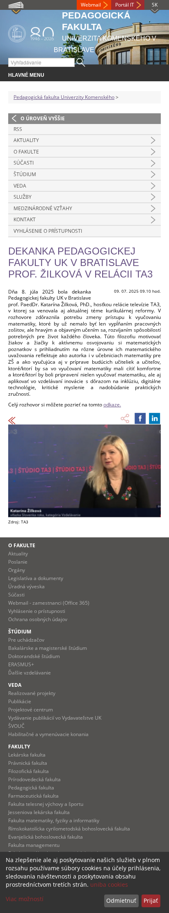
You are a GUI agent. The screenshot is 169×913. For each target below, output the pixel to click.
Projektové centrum (30, 709)
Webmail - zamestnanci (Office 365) (48, 602)
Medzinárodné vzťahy (43, 208)
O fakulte (26, 151)
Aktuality (26, 140)
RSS (18, 129)
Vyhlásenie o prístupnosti (48, 230)
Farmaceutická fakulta (33, 795)
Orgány (16, 570)
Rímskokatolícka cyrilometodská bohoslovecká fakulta (69, 828)
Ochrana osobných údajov (37, 619)
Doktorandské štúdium (34, 656)
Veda (20, 185)
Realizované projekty (31, 693)
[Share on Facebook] (140, 418)
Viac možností (24, 899)
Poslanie (17, 561)
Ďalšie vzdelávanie (29, 672)
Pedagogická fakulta (31, 787)
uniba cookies (109, 884)
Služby (23, 196)
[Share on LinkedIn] (154, 418)
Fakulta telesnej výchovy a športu (45, 804)
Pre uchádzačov (26, 639)
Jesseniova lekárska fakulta (39, 812)
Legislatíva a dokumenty (35, 578)
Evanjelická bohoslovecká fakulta (45, 836)
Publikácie (19, 701)
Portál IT (124, 4)
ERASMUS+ (21, 664)
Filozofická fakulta (28, 771)
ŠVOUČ (16, 726)
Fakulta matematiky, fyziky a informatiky (53, 820)
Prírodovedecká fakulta (34, 779)
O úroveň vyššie (43, 118)
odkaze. (112, 404)
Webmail (91, 4)
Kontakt (25, 219)
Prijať (151, 900)
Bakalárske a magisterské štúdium (47, 648)
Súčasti (24, 162)
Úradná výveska (26, 586)
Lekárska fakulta (27, 754)
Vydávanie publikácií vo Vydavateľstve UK (54, 717)
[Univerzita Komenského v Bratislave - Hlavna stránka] (31, 32)
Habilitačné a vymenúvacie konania (48, 734)
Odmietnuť (121, 900)
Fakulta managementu (33, 845)
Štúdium (25, 174)
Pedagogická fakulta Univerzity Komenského (64, 97)
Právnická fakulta (27, 762)
